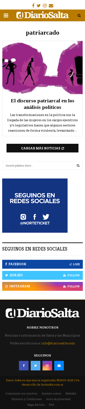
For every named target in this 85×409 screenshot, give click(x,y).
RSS (51, 404)
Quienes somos (51, 393)
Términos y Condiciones (26, 399)
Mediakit (70, 393)
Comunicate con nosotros (21, 393)
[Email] (59, 365)
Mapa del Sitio (36, 404)
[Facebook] (24, 365)
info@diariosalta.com (58, 343)
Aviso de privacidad (58, 399)
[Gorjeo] (35, 365)
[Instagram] (47, 365)
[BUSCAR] (78, 165)
